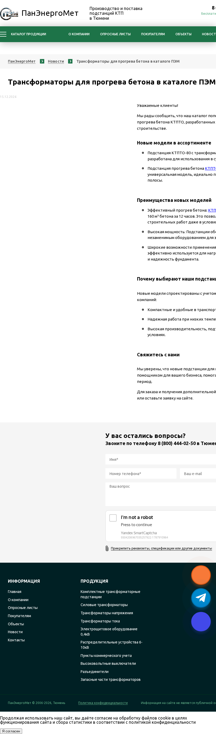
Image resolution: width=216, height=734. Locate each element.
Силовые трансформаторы (104, 605)
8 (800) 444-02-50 (177, 443)
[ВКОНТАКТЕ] (188, 13)
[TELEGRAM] (176, 13)
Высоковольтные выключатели (108, 663)
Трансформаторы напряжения (107, 613)
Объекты (183, 34)
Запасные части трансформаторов (111, 679)
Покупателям (153, 34)
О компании (79, 34)
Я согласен (11, 731)
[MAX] (165, 13)
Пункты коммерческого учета (106, 655)
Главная (14, 592)
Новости (15, 632)
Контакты (16, 640)
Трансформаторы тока (100, 621)
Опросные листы (115, 34)
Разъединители (95, 672)
